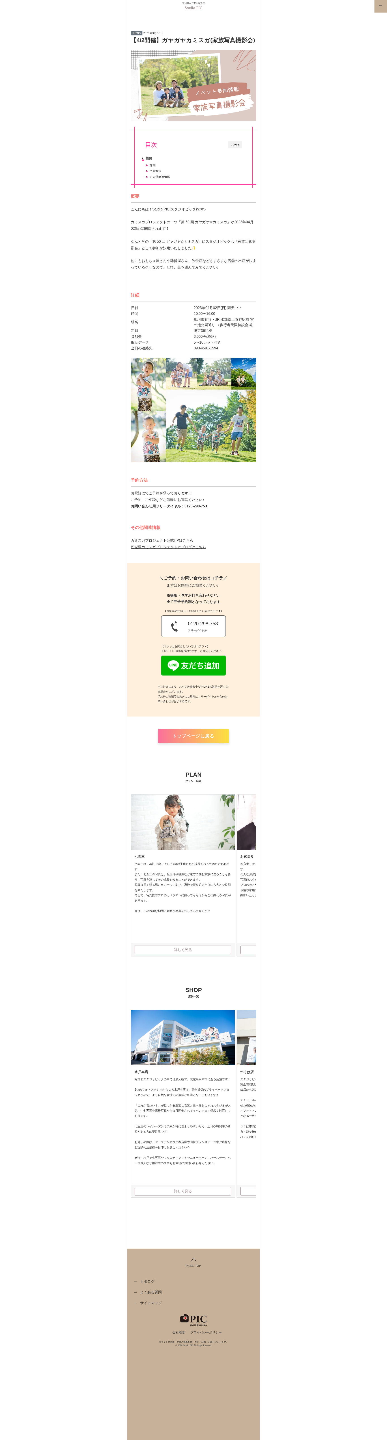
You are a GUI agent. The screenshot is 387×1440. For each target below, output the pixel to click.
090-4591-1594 (206, 348)
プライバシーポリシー (206, 1332)
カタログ (147, 1281)
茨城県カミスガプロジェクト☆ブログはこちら (168, 547)
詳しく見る (183, 950)
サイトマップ (151, 1303)
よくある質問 (151, 1292)
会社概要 (178, 1332)
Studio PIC (193, 8)
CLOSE (235, 144)
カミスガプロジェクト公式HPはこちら (162, 540)
